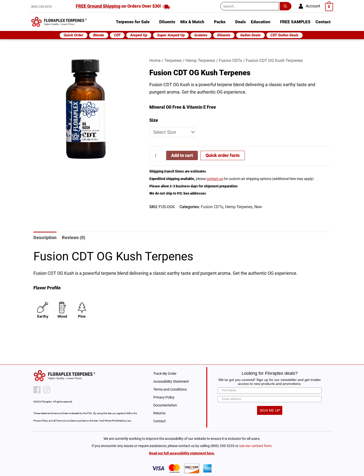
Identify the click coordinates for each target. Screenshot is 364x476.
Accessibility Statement (171, 381)
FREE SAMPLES (295, 21)
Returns (159, 413)
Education (260, 21)
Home (155, 60)
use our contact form (255, 446)
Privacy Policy (164, 397)
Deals (240, 21)
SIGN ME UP (270, 410)
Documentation (165, 405)
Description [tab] (44, 237)
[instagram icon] (46, 389)
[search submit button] (286, 6)
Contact (323, 21)
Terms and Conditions (170, 389)
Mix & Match (192, 21)
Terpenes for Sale (133, 21)
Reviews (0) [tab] (73, 237)
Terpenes (173, 60)
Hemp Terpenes (200, 60)
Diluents (167, 21)
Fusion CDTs (230, 60)
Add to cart (182, 155)
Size (153, 120)
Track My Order (165, 374)
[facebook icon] (37, 389)
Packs (220, 21)
